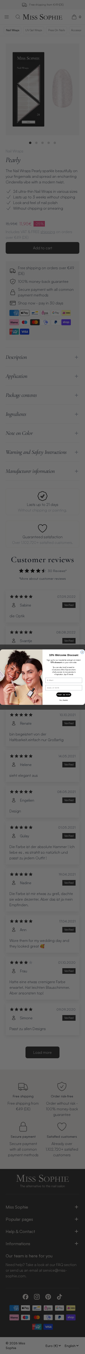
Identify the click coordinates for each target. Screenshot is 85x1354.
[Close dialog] (82, 652)
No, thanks (64, 700)
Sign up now (63, 694)
